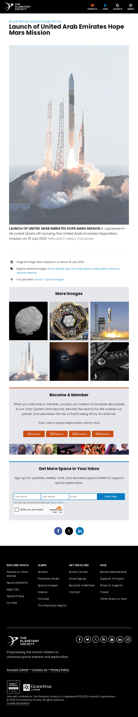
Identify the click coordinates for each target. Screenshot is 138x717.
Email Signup (77, 579)
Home (38, 279)
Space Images (54, 279)
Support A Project (112, 579)
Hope (96, 269)
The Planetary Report (52, 605)
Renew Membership (113, 572)
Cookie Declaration (18, 703)
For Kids (12, 603)
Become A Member (82, 585)
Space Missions (17, 583)
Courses (43, 599)
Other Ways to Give (113, 599)
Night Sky (13, 589)
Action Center (78, 572)
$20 (80, 434)
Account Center (17, 670)
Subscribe (111, 496)
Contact (75, 592)
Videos (42, 592)
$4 (34, 434)
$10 (56, 434)
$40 (102, 434)
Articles (43, 572)
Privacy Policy (56, 502)
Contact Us (39, 670)
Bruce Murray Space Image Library (35, 21)
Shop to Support (111, 585)
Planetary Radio (49, 579)
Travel (104, 592)
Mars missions (110, 269)
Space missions (27, 273)
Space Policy (15, 596)
